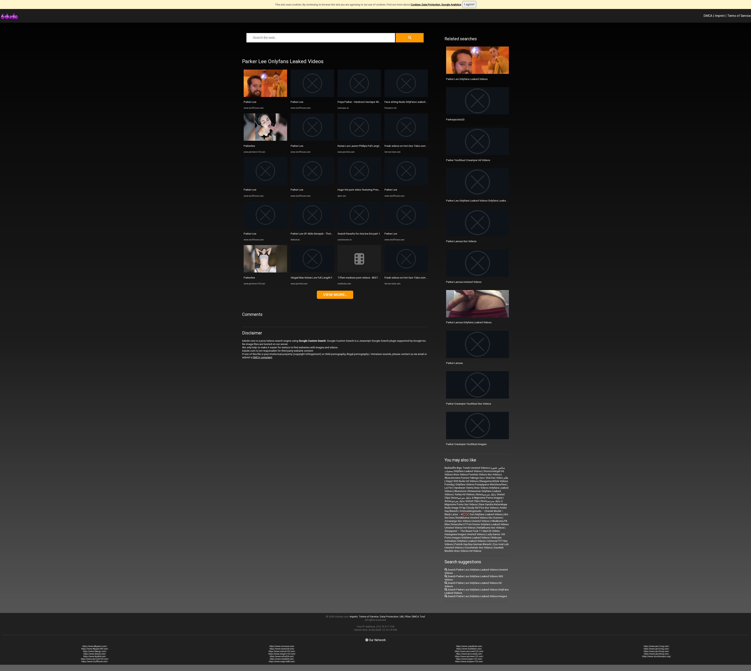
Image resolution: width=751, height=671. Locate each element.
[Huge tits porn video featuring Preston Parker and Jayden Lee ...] (359, 183)
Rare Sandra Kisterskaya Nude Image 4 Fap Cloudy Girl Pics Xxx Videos (476, 506)
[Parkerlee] (265, 140)
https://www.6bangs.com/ (94, 651)
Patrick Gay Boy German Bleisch (473, 544)
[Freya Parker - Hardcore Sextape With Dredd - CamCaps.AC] (359, 96)
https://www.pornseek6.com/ (469, 654)
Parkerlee (249, 146)
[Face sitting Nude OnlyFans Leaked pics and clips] (406, 96)
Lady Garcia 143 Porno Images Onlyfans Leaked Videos (475, 536)
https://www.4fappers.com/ (94, 646)
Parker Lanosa (454, 363)
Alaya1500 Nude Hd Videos (462, 481)
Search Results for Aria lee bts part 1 (359, 233)
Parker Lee (250, 102)
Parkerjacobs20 (455, 119)
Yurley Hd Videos (464, 494)
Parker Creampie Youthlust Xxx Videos (468, 403)
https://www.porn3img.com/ (656, 651)
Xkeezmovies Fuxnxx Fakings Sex (464, 477)
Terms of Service (739, 16)
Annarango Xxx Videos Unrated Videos (467, 521)
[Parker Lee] (265, 96)
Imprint (720, 16)
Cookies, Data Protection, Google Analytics (436, 4)
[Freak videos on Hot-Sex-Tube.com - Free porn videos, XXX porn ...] (406, 140)
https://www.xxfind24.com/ (282, 656)
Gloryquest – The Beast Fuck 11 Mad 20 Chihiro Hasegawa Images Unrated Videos (472, 532)
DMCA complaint (262, 357)
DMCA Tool (418, 616)
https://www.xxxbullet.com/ (281, 649)
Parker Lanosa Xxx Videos (461, 241)
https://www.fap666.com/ (94, 656)
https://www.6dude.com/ (94, 654)
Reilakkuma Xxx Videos (490, 527)
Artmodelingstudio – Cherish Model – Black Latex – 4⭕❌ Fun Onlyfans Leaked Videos (474, 512)
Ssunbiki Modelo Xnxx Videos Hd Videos (474, 549)
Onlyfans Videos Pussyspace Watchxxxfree (480, 484)
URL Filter (405, 616)
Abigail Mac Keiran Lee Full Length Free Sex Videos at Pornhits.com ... (331, 277)
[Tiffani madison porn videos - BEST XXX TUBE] (359, 271)
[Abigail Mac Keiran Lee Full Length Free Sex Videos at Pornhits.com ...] (312, 271)
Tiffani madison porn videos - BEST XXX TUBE (364, 277)
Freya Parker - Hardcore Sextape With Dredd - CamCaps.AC (372, 102)
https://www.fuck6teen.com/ (469, 649)
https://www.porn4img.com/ (656, 654)
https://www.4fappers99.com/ (94, 649)
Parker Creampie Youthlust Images (466, 444)
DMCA (707, 16)
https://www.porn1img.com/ (656, 646)
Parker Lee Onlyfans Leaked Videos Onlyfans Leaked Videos (481, 200)
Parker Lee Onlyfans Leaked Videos (467, 79)
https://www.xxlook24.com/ (282, 659)
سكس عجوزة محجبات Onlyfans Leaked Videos (475, 469)
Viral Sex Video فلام (497, 477)
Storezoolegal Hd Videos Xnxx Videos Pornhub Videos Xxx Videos (474, 472)
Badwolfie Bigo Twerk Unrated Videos (467, 467)
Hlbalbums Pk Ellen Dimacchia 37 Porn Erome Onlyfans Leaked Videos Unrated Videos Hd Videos (477, 524)
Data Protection (389, 616)
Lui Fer (448, 487)
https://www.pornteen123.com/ (469, 656)
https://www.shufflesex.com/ (94, 661)
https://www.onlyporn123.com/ (469, 661)
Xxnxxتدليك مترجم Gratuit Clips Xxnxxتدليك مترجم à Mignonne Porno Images (475, 496)
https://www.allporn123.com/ (469, 659)
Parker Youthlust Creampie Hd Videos (468, 160)
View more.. (335, 295)
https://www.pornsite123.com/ (95, 659)
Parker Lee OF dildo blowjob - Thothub (313, 233)
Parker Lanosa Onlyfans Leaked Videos (468, 322)
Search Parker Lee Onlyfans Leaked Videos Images (477, 596)
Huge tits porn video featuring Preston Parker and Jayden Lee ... (375, 189)
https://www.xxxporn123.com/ (282, 654)
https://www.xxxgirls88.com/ (282, 661)
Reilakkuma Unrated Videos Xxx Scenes (479, 517)
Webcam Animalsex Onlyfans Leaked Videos (473, 539)
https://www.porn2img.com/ (656, 649)
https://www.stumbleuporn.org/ (656, 656)
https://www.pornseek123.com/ (469, 651)
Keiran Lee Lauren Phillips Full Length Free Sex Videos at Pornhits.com (378, 146)
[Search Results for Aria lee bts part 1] (359, 227)
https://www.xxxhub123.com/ (282, 651)
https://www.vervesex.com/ (281, 646)
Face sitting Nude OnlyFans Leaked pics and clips (413, 102)
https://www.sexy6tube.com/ (469, 646)
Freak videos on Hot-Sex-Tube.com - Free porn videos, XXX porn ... (422, 146)
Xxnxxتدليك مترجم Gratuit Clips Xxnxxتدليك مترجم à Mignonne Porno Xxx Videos (474, 502)
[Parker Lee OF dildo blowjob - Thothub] (312, 227)
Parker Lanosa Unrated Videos (464, 282)
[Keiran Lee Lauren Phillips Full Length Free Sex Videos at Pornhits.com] (359, 140)
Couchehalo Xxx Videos (478, 547)
